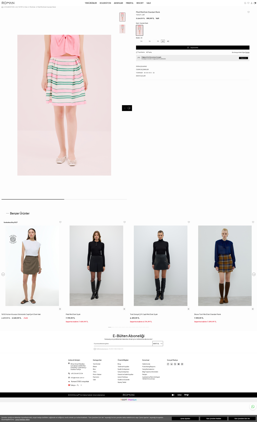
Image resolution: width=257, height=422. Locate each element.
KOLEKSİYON (105, 3)
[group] (64, 105)
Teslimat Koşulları (123, 366)
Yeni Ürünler (96, 364)
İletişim (144, 374)
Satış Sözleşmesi (123, 372)
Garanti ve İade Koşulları (125, 374)
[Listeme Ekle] (247, 12)
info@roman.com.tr (77, 377)
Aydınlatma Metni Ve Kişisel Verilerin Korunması (151, 378)
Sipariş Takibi (122, 382)
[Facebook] (168, 364)
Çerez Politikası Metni (22, 419)
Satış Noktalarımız (148, 369)
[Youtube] (179, 364)
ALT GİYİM (19, 7)
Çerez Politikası (123, 377)
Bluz (94, 369)
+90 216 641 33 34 (77, 373)
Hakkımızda (146, 364)
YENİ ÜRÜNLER (91, 3)
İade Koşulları (141, 76)
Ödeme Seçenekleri (142, 69)
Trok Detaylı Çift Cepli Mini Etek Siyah (144, 314)
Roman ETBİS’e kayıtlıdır (80, 381)
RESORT (140, 3)
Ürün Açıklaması (141, 66)
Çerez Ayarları (185, 418)
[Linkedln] (172, 364)
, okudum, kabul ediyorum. (110, 349)
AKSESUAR (118, 3)
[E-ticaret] (128, 400)
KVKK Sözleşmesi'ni (102, 349)
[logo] (8, 3)
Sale (94, 379)
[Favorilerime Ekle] (60, 222)
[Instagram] (182, 364)
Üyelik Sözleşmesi (123, 369)
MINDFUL (130, 3)
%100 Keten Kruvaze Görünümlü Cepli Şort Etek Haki (21, 314)
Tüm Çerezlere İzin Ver (242, 418)
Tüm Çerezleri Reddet (213, 418)
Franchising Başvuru (148, 366)
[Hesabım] (251, 3)
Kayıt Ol (156, 343)
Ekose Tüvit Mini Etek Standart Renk (207, 314)
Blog (119, 364)
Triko (94, 372)
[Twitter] (175, 364)
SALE (149, 3)
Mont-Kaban (97, 374)
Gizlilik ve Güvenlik (124, 379)
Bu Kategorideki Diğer (240, 52)
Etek (26, 7)
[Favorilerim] (248, 3)
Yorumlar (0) (145, 73)
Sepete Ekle (194, 47)
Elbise (95, 366)
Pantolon (96, 377)
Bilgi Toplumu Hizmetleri (150, 372)
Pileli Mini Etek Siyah (73, 314)
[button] (124, 108)
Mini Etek (32, 7)
